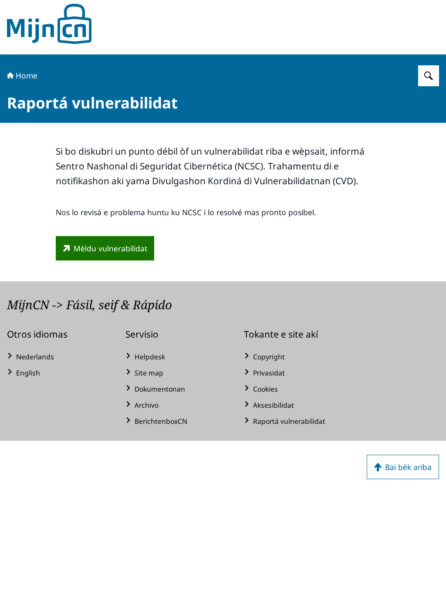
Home (26, 75)
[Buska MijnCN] (428, 75)
